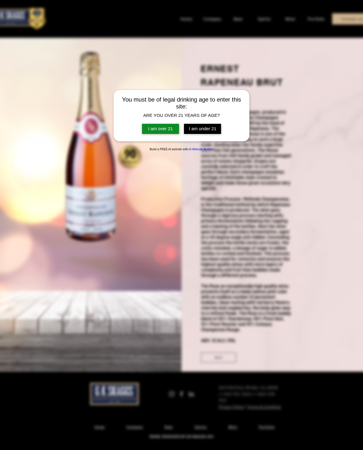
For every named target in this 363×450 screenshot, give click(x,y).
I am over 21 (160, 128)
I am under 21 (202, 128)
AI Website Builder (201, 149)
